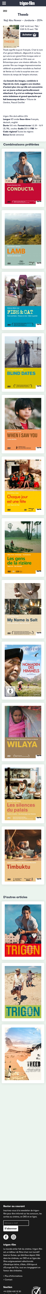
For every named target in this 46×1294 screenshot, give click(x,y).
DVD (5, 11)
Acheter (27, 34)
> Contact (7, 1280)
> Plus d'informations (12, 1276)
